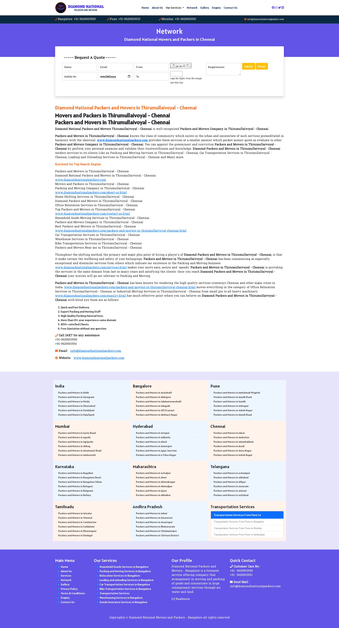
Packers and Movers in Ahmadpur (154, 486)
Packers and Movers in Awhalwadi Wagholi (237, 392)
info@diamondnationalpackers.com (265, 19)
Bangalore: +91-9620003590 (77, 19)
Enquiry (216, 7)
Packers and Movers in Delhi (73, 392)
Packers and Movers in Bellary (74, 495)
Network (192, 7)
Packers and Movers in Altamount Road (79, 450)
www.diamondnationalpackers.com (80, 180)
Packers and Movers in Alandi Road (233, 414)
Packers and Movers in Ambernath (77, 455)
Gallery (204, 7)
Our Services (174, 7)
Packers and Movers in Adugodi (153, 405)
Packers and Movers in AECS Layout (155, 410)
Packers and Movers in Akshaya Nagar (156, 414)
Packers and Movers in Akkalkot (153, 495)
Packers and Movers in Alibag (74, 446)
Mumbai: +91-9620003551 (179, 19)
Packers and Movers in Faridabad (76, 410)
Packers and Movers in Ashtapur (231, 405)
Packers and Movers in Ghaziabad (76, 405)
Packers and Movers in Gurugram (76, 397)
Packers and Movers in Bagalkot (75, 473)
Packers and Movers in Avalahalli (154, 392)
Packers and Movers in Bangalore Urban (80, 481)
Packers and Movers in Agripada (75, 441)
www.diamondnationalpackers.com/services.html (91, 268)
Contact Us (230, 7)
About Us (157, 7)
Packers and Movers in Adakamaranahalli (158, 401)
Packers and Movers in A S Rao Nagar (156, 455)
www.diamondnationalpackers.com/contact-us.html (92, 214)
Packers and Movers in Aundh (230, 401)
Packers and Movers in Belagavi (75, 486)
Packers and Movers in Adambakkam (234, 441)
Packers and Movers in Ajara (151, 490)
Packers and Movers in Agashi (74, 437)
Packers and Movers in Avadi (229, 446)
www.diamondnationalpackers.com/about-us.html (91, 193)
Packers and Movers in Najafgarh (76, 414)
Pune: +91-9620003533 (125, 19)
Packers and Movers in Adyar (229, 433)
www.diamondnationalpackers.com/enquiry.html (90, 296)
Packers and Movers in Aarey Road (77, 433)
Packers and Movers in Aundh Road (233, 397)
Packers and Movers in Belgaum (75, 490)
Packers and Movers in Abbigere (153, 397)
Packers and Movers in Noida (74, 401)
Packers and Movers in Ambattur (231, 437)
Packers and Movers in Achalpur (153, 473)
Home (145, 7)
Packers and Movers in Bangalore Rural (79, 477)
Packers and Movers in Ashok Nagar (233, 410)
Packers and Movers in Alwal (151, 441)
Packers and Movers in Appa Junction (156, 450)
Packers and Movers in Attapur (153, 433)
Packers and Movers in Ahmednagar (155, 481)
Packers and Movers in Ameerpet (154, 446)
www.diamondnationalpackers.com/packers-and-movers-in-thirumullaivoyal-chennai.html (120, 231)
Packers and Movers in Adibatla (153, 437)
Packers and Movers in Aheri (151, 477)
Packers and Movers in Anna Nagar (232, 450)
